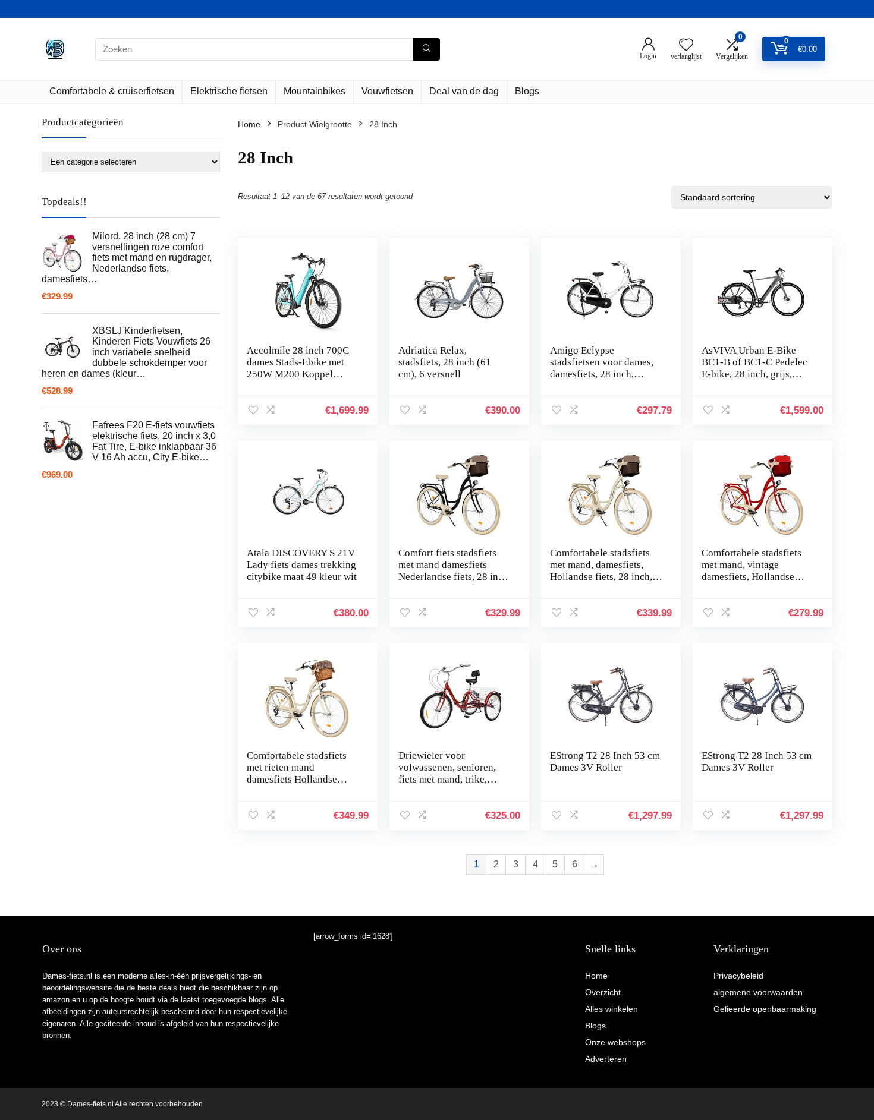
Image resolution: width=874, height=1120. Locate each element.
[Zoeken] (426, 49)
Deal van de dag (464, 91)
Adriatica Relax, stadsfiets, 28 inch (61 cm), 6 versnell (444, 362)
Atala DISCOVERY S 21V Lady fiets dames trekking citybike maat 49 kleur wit (302, 564)
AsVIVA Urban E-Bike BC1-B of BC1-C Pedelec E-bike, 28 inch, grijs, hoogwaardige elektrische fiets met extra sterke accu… (756, 380)
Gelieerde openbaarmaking (764, 1009)
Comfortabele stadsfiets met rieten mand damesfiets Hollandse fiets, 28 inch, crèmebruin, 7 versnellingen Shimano (302, 779)
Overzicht (603, 992)
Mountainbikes (314, 91)
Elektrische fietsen (229, 91)
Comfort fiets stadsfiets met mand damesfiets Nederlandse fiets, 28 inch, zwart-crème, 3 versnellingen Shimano (454, 576)
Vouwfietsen (387, 91)
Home (249, 124)
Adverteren (606, 1059)
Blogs (527, 91)
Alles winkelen (611, 1009)
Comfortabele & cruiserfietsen (111, 91)
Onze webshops (615, 1042)
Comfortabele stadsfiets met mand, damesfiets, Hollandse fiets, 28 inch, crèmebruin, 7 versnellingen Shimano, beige (601, 582)
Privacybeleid (738, 975)
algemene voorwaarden (758, 992)
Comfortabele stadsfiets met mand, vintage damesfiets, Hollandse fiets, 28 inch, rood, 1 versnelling (751, 576)
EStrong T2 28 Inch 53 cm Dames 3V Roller (605, 761)
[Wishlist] (686, 45)
